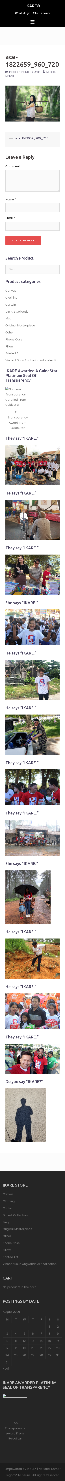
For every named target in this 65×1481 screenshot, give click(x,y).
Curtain (10, 305)
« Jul (6, 1368)
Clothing (11, 298)
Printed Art (13, 353)
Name (10, 199)
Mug (8, 318)
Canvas (10, 291)
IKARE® (32, 6)
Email (10, 218)
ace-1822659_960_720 (31, 138)
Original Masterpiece (20, 325)
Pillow (9, 346)
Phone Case (13, 339)
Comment (12, 166)
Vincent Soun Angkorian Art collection (32, 360)
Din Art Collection (17, 312)
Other (9, 332)
